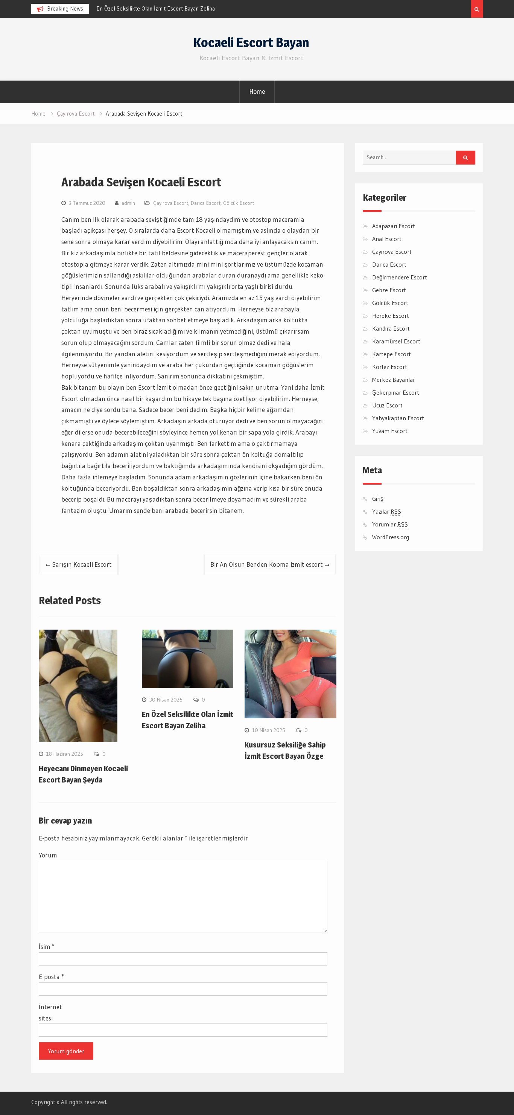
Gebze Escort (389, 290)
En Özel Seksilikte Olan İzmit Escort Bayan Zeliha (155, 8)
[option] (164, 9)
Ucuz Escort (387, 405)
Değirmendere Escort (399, 277)
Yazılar (386, 511)
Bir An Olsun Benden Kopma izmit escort (266, 564)
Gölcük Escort (238, 203)
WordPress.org (390, 537)
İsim (47, 946)
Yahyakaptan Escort (398, 418)
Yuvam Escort (390, 431)
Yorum (48, 855)
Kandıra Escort (391, 328)
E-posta (51, 977)
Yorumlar (390, 524)
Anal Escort (386, 239)
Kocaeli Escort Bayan (251, 42)
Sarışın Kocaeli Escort (82, 564)
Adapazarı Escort (393, 226)
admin (128, 203)
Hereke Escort (390, 315)
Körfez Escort (389, 367)
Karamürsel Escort (396, 341)
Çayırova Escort (170, 203)
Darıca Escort (206, 203)
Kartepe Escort (391, 354)
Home (257, 91)
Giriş (377, 498)
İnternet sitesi (50, 1012)
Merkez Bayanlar (393, 379)
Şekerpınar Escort (395, 392)
